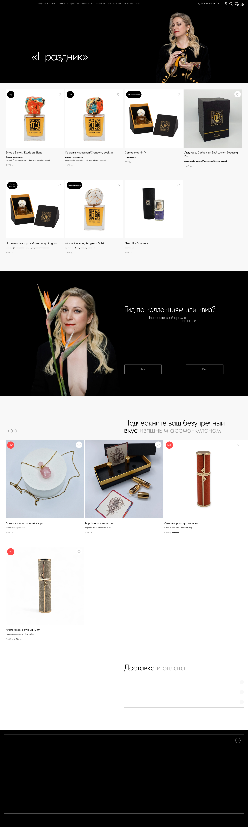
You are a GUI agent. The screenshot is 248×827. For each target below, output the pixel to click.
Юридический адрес (203, 753)
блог (109, 3)
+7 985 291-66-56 (210, 3)
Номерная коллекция (171, 753)
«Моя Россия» (167, 744)
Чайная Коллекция (169, 756)
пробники (74, 3)
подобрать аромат (47, 3)
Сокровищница (168, 759)
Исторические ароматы (172, 764)
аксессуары (86, 3)
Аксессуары (167, 767)
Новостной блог (135, 747)
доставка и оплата (131, 3)
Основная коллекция (170, 747)
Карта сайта (134, 759)
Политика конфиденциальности (208, 747)
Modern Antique (169, 750)
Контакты (117, 3)
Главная (12, 15)
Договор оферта (202, 750)
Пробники (132, 750)
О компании (99, 3)
